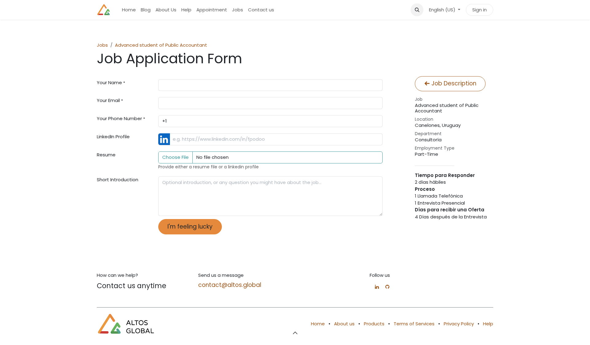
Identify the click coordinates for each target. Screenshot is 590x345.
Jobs (102, 45)
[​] (376, 287)
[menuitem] (129, 10)
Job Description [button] (453, 83)
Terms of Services (414, 323)
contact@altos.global (229, 285)
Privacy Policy (459, 323)
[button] (417, 9)
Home (318, 323)
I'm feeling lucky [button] (190, 226)
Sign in (479, 9)
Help (488, 323)
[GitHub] (387, 287)
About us (344, 323)
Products (374, 323)
